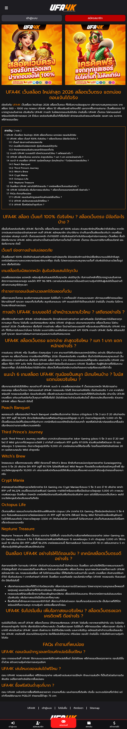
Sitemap (95, 708)
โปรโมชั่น (62, 708)
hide (17, 130)
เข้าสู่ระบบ (47, 708)
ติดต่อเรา (78, 708)
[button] (6, 7)
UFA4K (17, 105)
